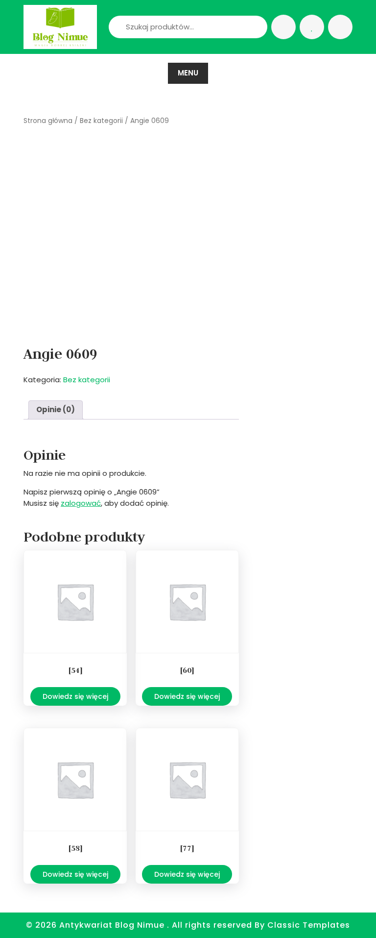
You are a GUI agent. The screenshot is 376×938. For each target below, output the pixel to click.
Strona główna (48, 120)
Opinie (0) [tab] (55, 409)
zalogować (81, 503)
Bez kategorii (101, 120)
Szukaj (243, 27)
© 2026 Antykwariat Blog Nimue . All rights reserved (140, 925)
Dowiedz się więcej (75, 696)
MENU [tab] (188, 73)
